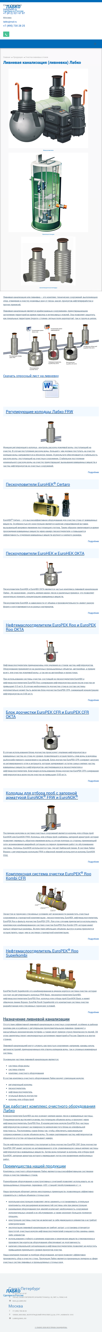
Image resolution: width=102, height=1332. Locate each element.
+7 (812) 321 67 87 (14, 13)
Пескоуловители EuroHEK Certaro (38, 484)
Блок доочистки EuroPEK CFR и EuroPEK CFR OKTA (47, 714)
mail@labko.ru (10, 9)
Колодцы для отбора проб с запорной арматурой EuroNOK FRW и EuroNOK (42, 795)
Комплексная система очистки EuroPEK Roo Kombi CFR (48, 876)
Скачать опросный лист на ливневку (31, 376)
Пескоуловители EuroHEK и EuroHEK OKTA (45, 553)
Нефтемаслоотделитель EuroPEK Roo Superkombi (42, 953)
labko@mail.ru (10, 21)
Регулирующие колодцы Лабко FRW (39, 411)
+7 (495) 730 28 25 (14, 25)
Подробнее (93, 472)
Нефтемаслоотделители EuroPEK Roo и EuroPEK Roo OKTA (51, 627)
